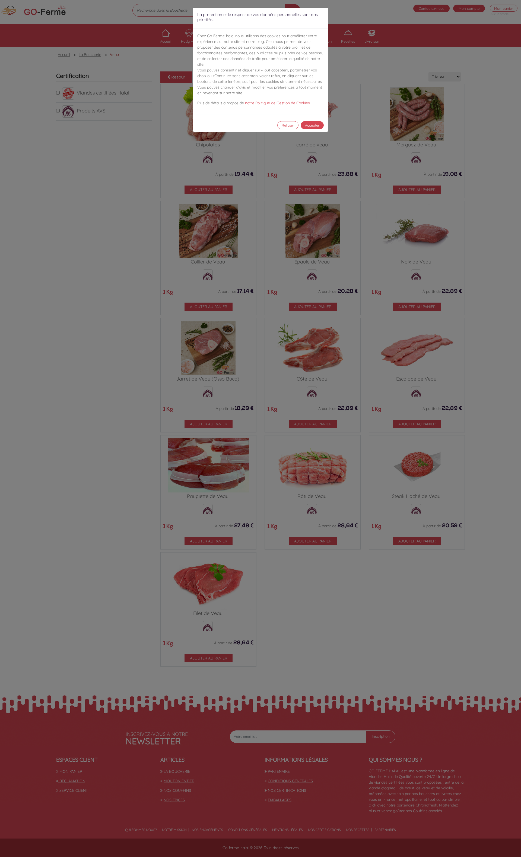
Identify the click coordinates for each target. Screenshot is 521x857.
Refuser (288, 125)
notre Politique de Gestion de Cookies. (278, 103)
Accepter (312, 125)
